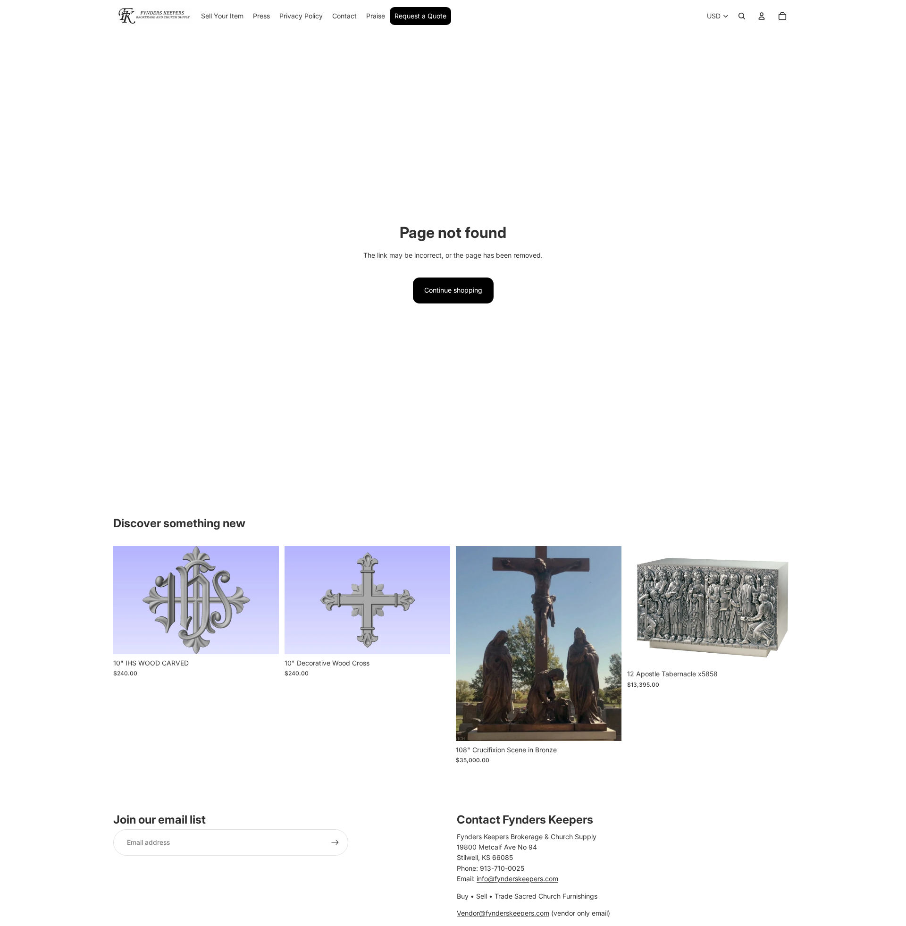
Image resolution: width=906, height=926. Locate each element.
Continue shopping (453, 290)
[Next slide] (265, 600)
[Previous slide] (127, 600)
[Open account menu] (761, 16)
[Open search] (741, 16)
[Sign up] (335, 842)
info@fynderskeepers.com (517, 879)
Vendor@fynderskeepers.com (503, 913)
